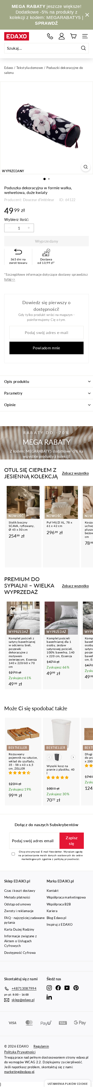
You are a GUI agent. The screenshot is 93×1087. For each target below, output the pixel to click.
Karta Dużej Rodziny (19, 929)
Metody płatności (17, 897)
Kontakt (53, 891)
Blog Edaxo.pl (56, 918)
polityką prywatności (66, 858)
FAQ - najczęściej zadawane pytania (24, 920)
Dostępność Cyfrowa (19, 953)
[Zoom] (85, 166)
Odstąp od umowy (17, 904)
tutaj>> (9, 279)
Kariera (52, 911)
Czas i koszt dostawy (19, 891)
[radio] (57, 757)
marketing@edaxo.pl (19, 1072)
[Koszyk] (73, 36)
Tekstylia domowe (29, 68)
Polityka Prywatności (19, 1052)
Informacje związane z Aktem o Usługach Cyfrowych (20, 941)
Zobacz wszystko (75, 473)
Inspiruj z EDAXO (60, 924)
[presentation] (73, 757)
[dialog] (68, 1083)
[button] (20, 773)
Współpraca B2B (59, 904)
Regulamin (41, 1046)
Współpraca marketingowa (66, 897)
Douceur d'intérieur (38, 200)
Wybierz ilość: (16, 219)
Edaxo (8, 68)
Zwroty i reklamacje (19, 911)
